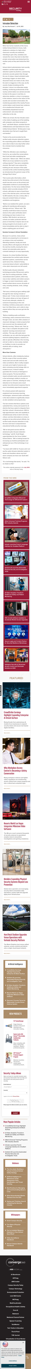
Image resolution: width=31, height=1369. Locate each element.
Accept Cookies (13, 1365)
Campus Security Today (15, 1285)
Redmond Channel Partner (15, 1317)
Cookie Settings (13, 1360)
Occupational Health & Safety (15, 1307)
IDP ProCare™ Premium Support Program (18, 1055)
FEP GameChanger (18, 1021)
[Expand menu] (28, 2)
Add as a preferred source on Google (7, 2)
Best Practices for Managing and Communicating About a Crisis (16, 1190)
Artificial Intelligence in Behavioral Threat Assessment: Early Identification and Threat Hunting (15, 1180)
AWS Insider (16, 1282)
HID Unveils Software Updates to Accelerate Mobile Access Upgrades (16, 619)
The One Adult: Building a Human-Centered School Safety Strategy (15, 1171)
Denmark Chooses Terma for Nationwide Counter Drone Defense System (16, 1002)
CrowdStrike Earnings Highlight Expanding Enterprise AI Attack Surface (16, 715)
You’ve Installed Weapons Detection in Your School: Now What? (15, 1232)
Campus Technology (15, 1289)
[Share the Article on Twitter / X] (9, 19)
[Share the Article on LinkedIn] (6, 19)
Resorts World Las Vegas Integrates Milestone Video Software (14, 826)
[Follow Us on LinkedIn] (3, 4)
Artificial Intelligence (15, 964)
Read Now (7, 733)
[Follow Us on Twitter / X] (5, 4)
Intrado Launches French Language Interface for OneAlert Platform (16, 545)
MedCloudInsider (15, 1303)
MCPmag (15, 1299)
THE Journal (16, 1335)
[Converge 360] (15, 1262)
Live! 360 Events (15, 1296)
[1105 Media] (15, 1270)
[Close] (23, 1342)
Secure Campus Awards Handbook (14, 1244)
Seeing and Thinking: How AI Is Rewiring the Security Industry (16, 1203)
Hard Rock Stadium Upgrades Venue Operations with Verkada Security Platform (15, 937)
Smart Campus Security (14, 1221)
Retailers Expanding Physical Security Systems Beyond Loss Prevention (16, 882)
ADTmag (15, 1278)
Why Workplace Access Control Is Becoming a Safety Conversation (15, 771)
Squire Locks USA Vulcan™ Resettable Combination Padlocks (19, 1037)
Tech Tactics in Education (15, 1328)
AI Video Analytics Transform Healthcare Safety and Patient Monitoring (14, 594)
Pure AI (15, 1310)
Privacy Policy (16, 1096)
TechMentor (15, 1324)
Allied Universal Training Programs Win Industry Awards (16, 522)
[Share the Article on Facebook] (4, 19)
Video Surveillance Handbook (13, 1239)
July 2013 (27, 467)
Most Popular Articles (11, 1122)
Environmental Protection (15, 1292)
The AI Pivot (15, 1332)
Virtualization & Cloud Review (15, 1339)
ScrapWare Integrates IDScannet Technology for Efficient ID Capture (16, 499)
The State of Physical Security (13, 1225)
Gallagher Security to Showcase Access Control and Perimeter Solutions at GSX (15, 666)
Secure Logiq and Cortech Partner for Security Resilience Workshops (16, 642)
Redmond (15, 1314)
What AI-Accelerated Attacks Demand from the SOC (16, 1196)
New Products (15, 1014)
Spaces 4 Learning (16, 1321)
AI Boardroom (15, 1274)
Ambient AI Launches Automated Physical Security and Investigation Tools (16, 569)
